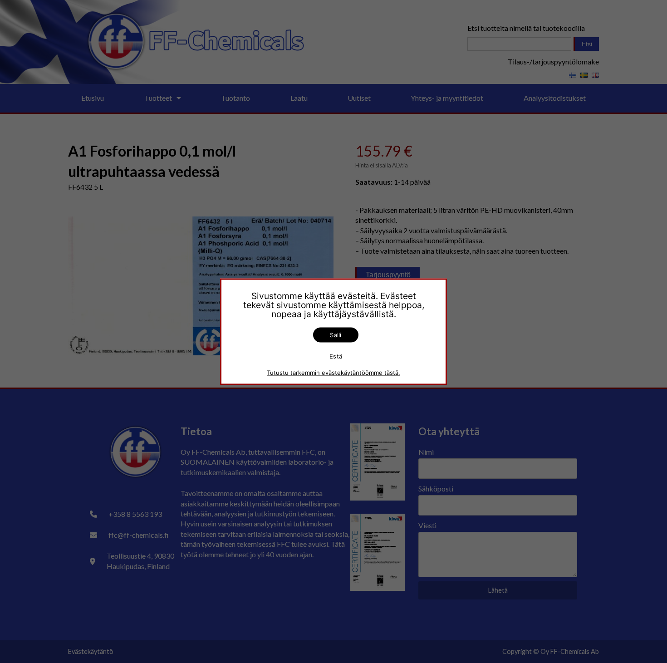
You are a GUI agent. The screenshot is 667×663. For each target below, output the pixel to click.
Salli (335, 334)
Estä (335, 356)
